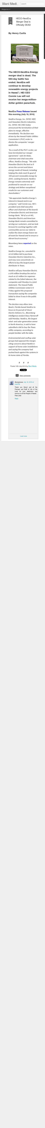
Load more (23, 436)
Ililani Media (32, 366)
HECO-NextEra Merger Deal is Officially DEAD (23, 21)
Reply (16, 398)
